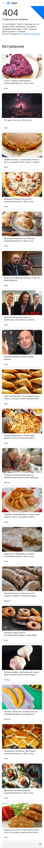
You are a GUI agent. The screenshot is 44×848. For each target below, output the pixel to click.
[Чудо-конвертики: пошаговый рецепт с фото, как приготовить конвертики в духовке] (22, 387)
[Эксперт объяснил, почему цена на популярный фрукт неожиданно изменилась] (22, 703)
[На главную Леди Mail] (13, 3)
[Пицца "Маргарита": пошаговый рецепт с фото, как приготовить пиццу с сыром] (22, 427)
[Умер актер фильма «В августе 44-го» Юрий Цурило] (22, 269)
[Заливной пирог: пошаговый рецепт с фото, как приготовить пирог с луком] (22, 151)
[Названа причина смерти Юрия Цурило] (22, 348)
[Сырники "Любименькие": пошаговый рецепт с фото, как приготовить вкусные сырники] (22, 506)
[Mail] (8, 3)
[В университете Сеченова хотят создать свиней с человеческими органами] (22, 584)
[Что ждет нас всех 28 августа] (22, 111)
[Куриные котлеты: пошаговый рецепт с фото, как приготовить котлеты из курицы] (22, 821)
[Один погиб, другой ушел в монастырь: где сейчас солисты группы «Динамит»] (22, 308)
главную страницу (31, 34)
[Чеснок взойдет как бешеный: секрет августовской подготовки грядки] (22, 663)
